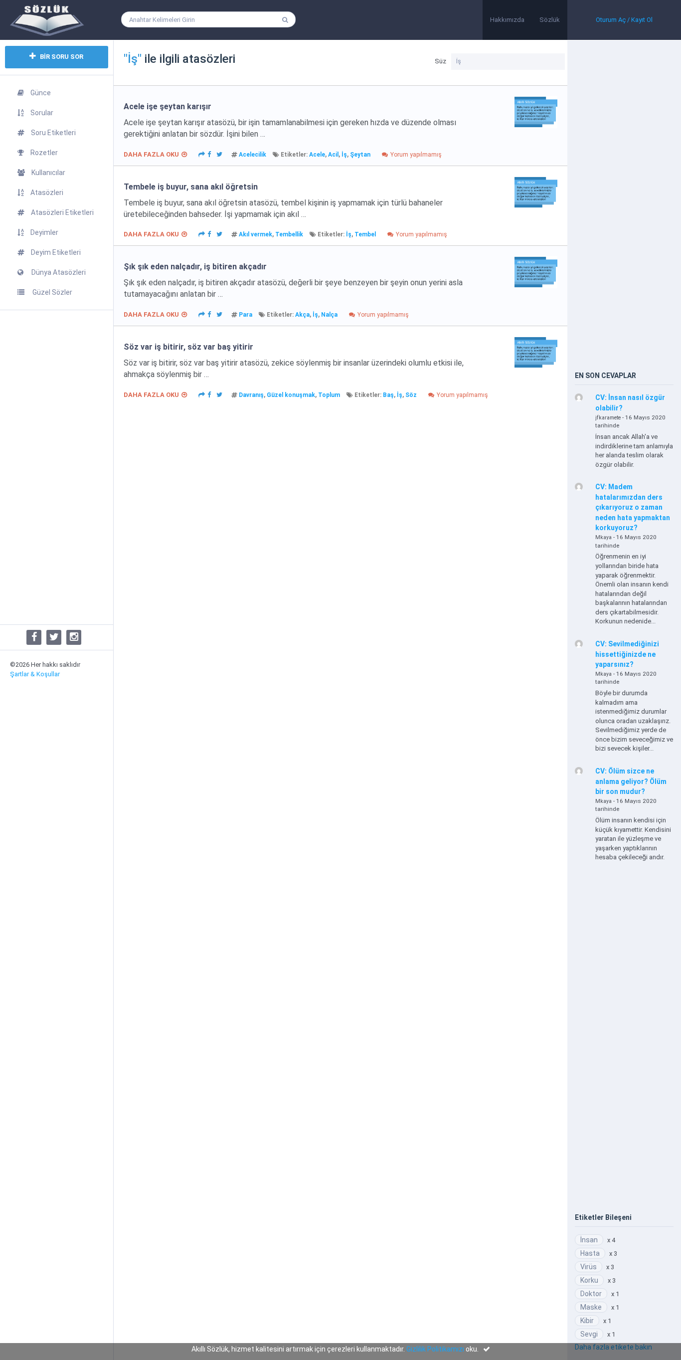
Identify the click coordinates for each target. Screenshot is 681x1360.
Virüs (588, 1267)
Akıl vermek (255, 234)
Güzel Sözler (51, 292)
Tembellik (289, 234)
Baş (388, 394)
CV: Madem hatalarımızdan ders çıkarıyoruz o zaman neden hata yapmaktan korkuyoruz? (632, 507)
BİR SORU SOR (60, 56)
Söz (411, 394)
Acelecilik (252, 154)
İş (344, 154)
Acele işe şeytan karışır (167, 106)
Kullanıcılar (48, 173)
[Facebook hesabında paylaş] (209, 153)
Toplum (329, 394)
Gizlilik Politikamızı (435, 1349)
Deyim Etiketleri (56, 252)
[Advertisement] (56, 467)
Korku (589, 1280)
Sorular (41, 113)
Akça (302, 314)
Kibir (587, 1321)
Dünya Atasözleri (58, 272)
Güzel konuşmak (291, 394)
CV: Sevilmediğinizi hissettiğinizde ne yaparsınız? (627, 654)
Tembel (365, 234)
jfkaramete (608, 417)
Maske (591, 1307)
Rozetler (44, 153)
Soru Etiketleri (53, 133)
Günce (40, 93)
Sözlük (549, 19)
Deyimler (44, 232)
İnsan (589, 1240)
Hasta (590, 1253)
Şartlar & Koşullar (35, 674)
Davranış (251, 394)
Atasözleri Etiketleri (62, 212)
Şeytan (360, 154)
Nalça (329, 314)
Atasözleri (46, 192)
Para (245, 314)
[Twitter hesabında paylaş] (219, 153)
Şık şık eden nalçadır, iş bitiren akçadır (195, 266)
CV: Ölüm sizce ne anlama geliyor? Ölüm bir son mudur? (631, 781)
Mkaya (603, 537)
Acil (333, 154)
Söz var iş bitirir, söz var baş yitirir (188, 347)
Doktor (591, 1294)
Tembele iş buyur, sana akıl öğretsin (191, 187)
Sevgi (589, 1334)
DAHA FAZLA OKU (151, 154)
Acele (317, 154)
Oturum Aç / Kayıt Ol (624, 19)
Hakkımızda (507, 19)
